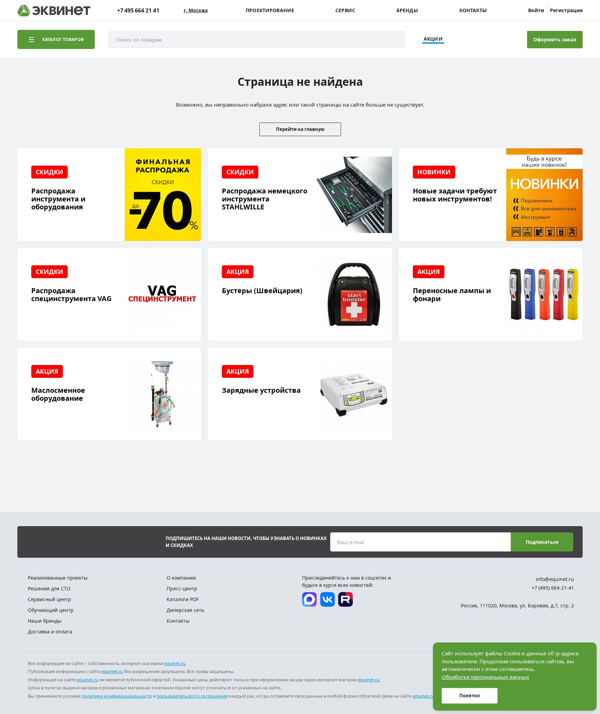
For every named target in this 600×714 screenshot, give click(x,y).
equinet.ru (174, 663)
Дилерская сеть (185, 610)
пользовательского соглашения (192, 696)
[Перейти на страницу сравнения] (465, 39)
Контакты (473, 10)
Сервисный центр (49, 599)
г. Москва (196, 10)
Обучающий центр (51, 610)
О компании (181, 577)
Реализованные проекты (58, 577)
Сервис (345, 10)
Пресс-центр (182, 588)
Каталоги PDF (183, 599)
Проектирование (270, 10)
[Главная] (53, 10)
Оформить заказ (554, 39)
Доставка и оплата (50, 631)
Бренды (407, 10)
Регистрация (566, 10)
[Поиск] (392, 40)
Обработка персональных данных (485, 676)
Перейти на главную (300, 129)
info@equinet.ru (555, 579)
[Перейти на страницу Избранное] (485, 39)
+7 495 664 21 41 (138, 10)
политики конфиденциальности (117, 696)
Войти (536, 10)
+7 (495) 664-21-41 (553, 587)
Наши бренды (44, 620)
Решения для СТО (49, 588)
